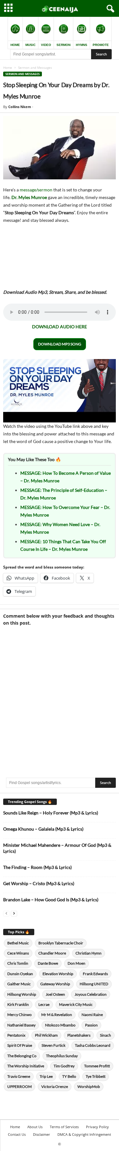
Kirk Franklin (18, 1004)
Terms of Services (64, 1126)
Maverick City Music (76, 1004)
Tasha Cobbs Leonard (92, 1045)
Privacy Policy (97, 1126)
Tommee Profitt (97, 1066)
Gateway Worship (55, 983)
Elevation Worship (58, 973)
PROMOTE (101, 45)
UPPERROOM (19, 1086)
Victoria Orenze (54, 1086)
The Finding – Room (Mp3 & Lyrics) (37, 867)
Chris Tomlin (17, 963)
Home (7, 67)
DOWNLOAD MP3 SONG (59, 344)
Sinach (105, 1035)
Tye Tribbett (95, 1076)
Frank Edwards (95, 973)
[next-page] (14, 913)
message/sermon (36, 189)
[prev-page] (6, 913)
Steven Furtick (53, 1045)
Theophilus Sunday (62, 1055)
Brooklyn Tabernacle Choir (60, 943)
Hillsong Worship (21, 994)
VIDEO (46, 45)
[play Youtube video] (59, 390)
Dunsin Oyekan (20, 973)
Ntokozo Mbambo (60, 1025)
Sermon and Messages (22, 74)
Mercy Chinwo (19, 1014)
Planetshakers (78, 1035)
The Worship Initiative (25, 1066)
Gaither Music (19, 983)
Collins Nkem (19, 106)
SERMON (63, 45)
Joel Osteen (55, 994)
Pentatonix (16, 1035)
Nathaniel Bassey (21, 1025)
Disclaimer (41, 1134)
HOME (15, 45)
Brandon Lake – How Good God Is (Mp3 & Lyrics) (50, 899)
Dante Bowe (48, 963)
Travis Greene (18, 1076)
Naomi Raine (92, 1014)
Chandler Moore (52, 953)
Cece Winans (18, 953)
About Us (35, 1126)
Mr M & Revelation (56, 1014)
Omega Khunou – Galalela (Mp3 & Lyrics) (43, 829)
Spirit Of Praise (19, 1045)
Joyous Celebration (91, 994)
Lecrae (44, 1004)
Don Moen (76, 963)
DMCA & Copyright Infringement (84, 1134)
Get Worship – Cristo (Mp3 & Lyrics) (38, 883)
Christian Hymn (89, 953)
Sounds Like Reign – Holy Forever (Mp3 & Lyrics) (50, 812)
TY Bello (69, 1076)
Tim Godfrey (64, 1066)
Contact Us (17, 1134)
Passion (91, 1025)
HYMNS (81, 45)
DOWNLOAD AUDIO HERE (59, 326)
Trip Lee (46, 1076)
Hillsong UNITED (94, 983)
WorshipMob (88, 1086)
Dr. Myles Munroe (29, 197)
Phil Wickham (46, 1035)
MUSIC (30, 45)
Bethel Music (18, 943)
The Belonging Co (21, 1055)
